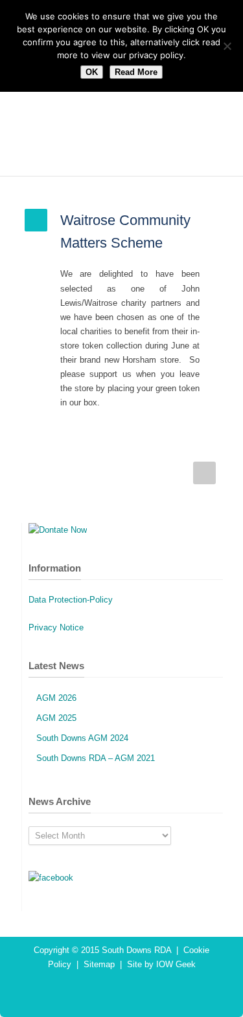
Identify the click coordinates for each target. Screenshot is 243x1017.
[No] (226, 45)
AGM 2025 (56, 718)
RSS (132, 991)
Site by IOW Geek (161, 964)
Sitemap (99, 964)
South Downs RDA (136, 950)
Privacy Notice (56, 627)
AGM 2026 (56, 698)
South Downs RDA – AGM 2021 (95, 758)
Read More (136, 72)
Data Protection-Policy (71, 600)
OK (92, 72)
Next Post (204, 473)
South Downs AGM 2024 (82, 738)
